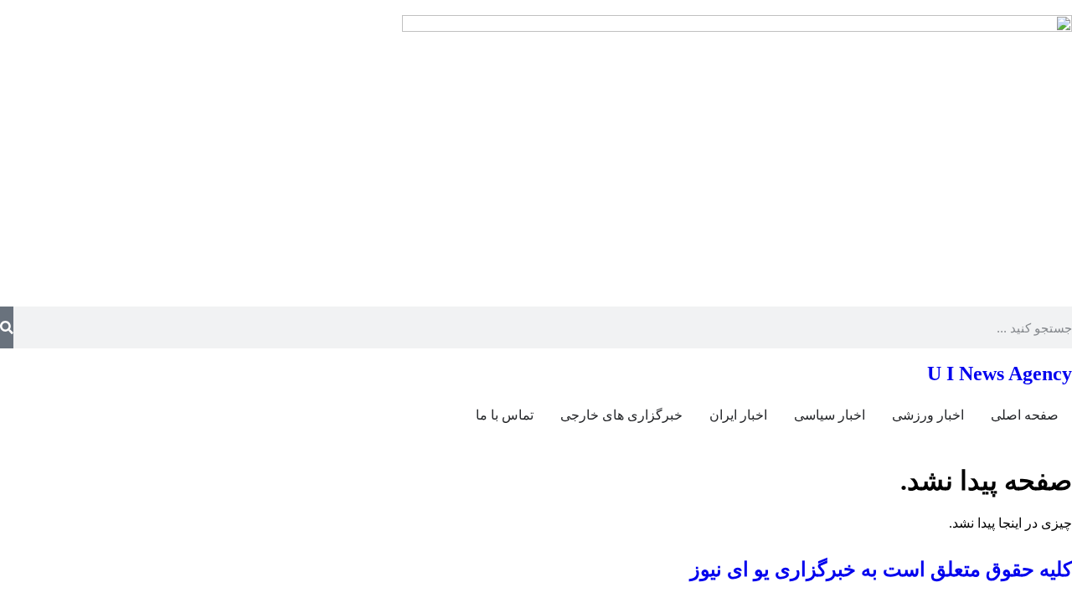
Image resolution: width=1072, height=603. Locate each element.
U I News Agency (999, 373)
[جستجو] (6, 327)
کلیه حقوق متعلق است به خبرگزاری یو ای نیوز (881, 569)
